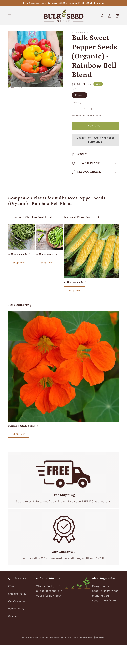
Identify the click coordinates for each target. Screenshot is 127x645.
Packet (79, 95)
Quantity (76, 102)
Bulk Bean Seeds (17, 254)
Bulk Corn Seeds (73, 282)
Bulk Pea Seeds (44, 254)
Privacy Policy (53, 637)
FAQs (11, 586)
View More (109, 600)
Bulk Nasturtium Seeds (21, 426)
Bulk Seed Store (37, 637)
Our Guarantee (16, 601)
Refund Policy (16, 608)
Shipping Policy (17, 593)
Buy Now (55, 595)
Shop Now (19, 262)
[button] (10, 15)
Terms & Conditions (69, 637)
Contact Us (14, 616)
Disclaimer (100, 637)
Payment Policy (87, 637)
